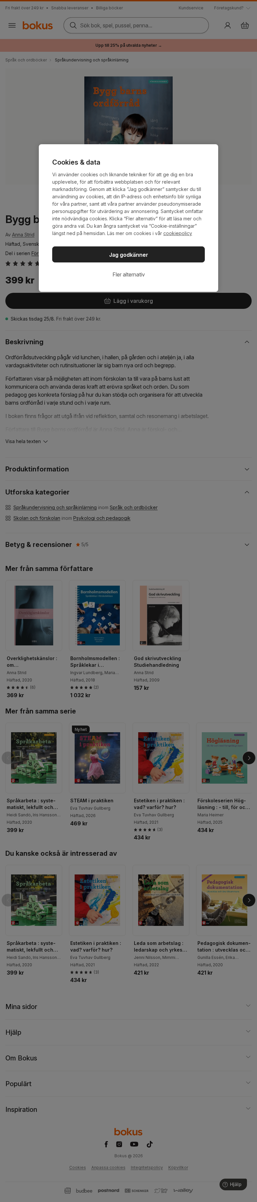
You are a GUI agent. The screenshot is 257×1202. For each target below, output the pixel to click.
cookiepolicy (177, 233)
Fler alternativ (128, 274)
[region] (128, 218)
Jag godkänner (128, 254)
